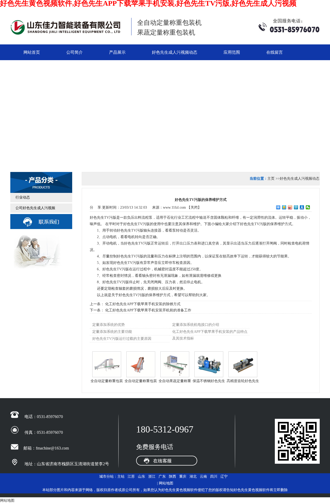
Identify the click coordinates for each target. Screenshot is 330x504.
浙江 (151, 476)
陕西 (172, 476)
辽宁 (224, 476)
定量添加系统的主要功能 (112, 332)
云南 (203, 476)
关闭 (194, 207)
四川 (213, 476)
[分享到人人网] (302, 207)
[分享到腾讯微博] (296, 207)
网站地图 (166, 483)
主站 (121, 476)
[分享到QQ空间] (284, 207)
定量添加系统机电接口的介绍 (195, 325)
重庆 (182, 476)
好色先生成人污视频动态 (299, 178)
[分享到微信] (308, 207)
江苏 (131, 476)
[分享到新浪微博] (290, 207)
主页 (271, 178)
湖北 (193, 476)
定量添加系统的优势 (108, 325)
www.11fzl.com (174, 207)
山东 (141, 476)
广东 (162, 476)
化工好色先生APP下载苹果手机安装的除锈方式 (142, 304)
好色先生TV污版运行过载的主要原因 (121, 339)
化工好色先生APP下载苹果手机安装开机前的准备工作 (148, 310)
